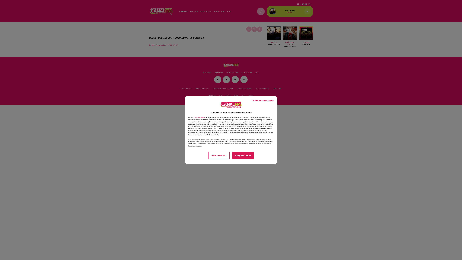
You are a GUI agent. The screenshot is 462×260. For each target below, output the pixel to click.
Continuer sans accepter (263, 100)
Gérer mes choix (219, 155)
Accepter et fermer (243, 155)
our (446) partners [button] (199, 117)
